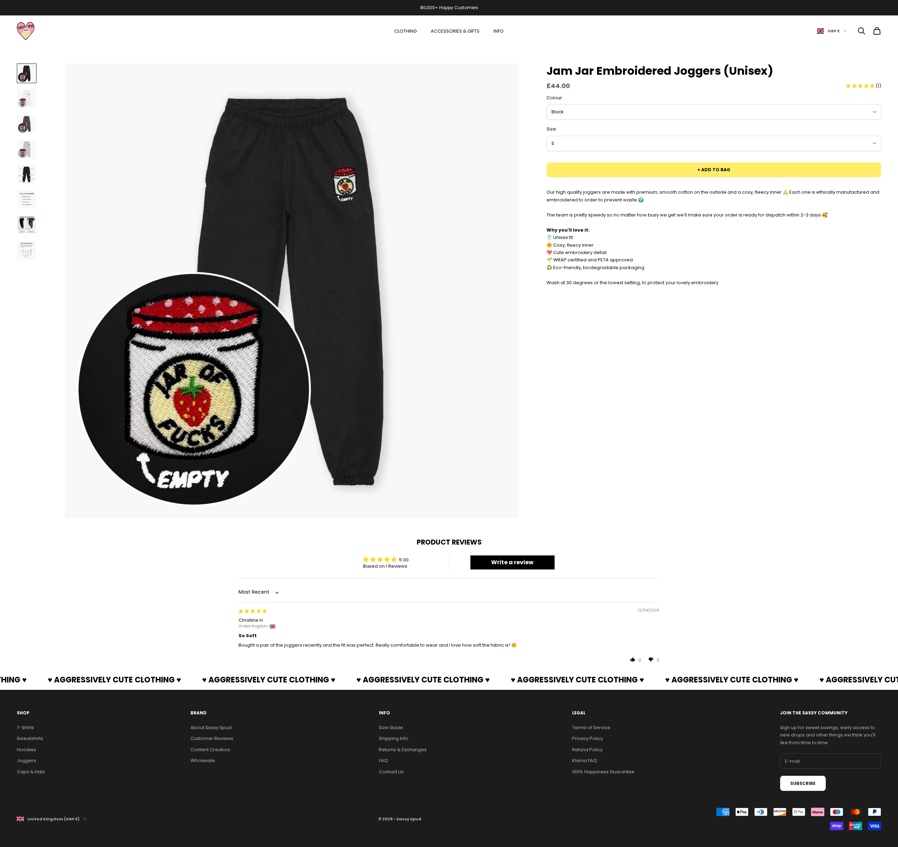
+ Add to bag (713, 170)
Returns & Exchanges (403, 749)
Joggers (26, 760)
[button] (861, 85)
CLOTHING (405, 31)
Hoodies (26, 749)
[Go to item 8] (26, 250)
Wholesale (202, 760)
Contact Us (391, 771)
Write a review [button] (512, 562)
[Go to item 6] (26, 199)
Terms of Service (591, 727)
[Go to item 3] (26, 124)
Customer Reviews (211, 738)
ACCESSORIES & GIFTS (455, 31)
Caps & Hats (31, 771)
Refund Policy (587, 749)
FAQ (383, 760)
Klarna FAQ (584, 760)
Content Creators (210, 749)
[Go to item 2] (26, 98)
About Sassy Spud (211, 727)
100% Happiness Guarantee (603, 771)
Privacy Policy (587, 738)
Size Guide (391, 727)
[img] (253, 611)
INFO (499, 31)
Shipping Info (393, 738)
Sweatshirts (30, 738)
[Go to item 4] (26, 149)
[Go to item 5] (26, 174)
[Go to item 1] (26, 73)
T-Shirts (25, 727)
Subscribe (803, 783)
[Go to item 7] (26, 225)
